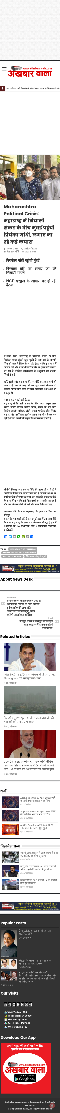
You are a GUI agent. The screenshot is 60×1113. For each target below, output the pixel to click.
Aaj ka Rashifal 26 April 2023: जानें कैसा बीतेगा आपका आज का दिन (37, 813)
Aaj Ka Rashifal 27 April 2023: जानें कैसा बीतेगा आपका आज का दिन (37, 799)
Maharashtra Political (23, 549)
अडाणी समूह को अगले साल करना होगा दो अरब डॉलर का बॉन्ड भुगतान (39, 854)
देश (8, 251)
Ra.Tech (29, 1105)
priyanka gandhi (12, 556)
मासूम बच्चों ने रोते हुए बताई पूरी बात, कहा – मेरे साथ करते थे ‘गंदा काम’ (36, 623)
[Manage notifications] (52, 1105)
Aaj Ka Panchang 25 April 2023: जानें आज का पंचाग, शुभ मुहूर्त (37, 826)
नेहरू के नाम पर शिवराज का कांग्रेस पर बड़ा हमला (35, 962)
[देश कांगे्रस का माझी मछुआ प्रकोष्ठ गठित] (9, 943)
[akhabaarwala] (30, 71)
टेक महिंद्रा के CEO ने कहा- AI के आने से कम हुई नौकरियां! (38, 882)
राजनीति (15, 251)
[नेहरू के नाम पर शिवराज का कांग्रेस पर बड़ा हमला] (9, 964)
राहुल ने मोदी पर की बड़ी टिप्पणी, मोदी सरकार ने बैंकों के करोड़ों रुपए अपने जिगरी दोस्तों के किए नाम (37, 977)
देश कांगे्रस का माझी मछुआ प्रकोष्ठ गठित (35, 932)
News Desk (12, 248)
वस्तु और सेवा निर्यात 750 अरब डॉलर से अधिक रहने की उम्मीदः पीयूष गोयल (38, 868)
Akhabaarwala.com (17, 1102)
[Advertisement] (30, 123)
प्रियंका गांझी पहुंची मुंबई (36, 556)
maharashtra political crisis (19, 552)
